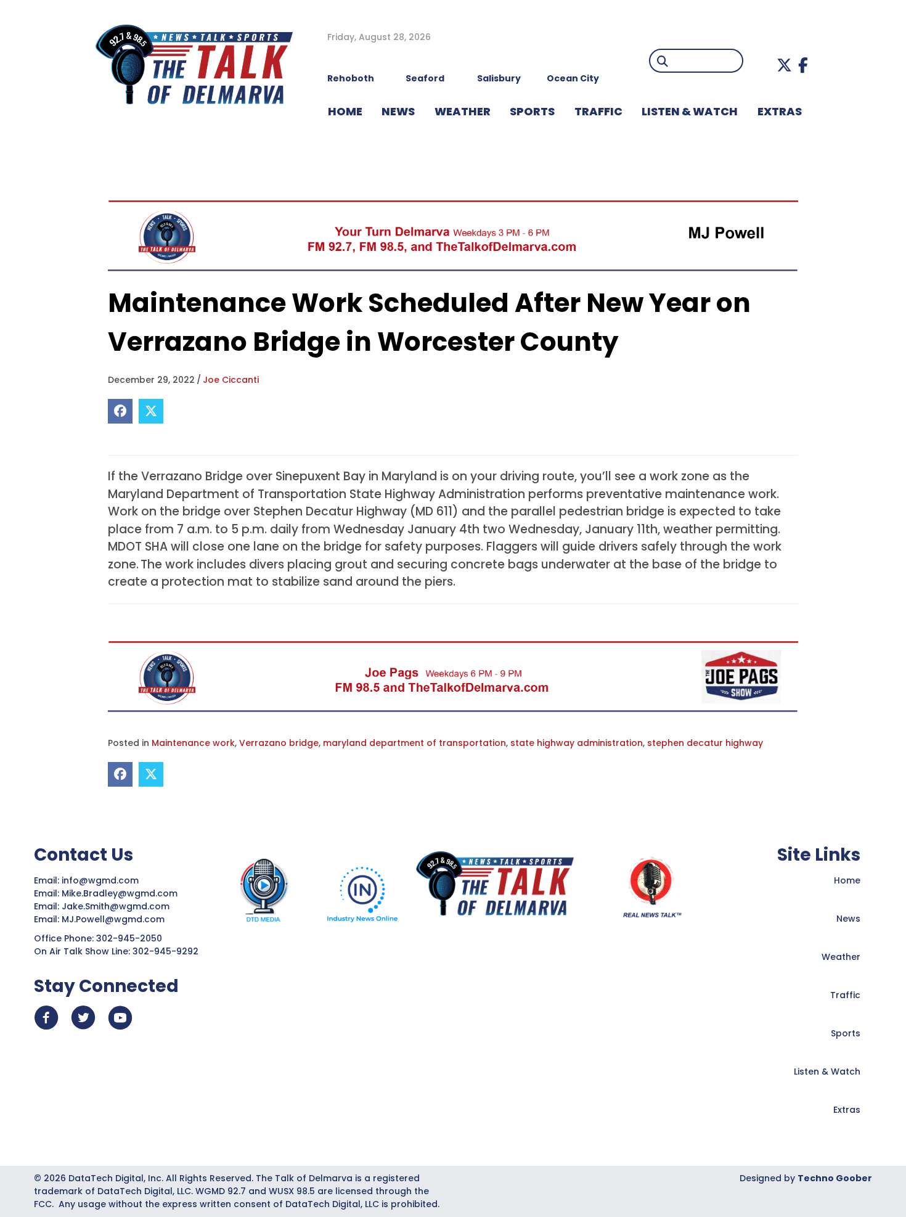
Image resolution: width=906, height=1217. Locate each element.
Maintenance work (193, 743)
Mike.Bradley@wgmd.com (120, 893)
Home (847, 880)
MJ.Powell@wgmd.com (115, 919)
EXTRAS (779, 111)
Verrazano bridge (279, 743)
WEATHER (463, 111)
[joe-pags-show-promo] (453, 676)
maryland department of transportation (414, 743)
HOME (345, 111)
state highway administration (576, 743)
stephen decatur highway (705, 743)
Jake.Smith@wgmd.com (117, 906)
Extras (846, 1110)
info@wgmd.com (101, 880)
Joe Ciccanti (231, 380)
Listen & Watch (827, 1071)
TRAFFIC (598, 111)
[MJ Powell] (453, 235)
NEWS (398, 111)
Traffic (845, 995)
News (848, 918)
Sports (532, 111)
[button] (784, 65)
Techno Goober (835, 1178)
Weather (841, 957)
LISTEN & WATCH (690, 111)
